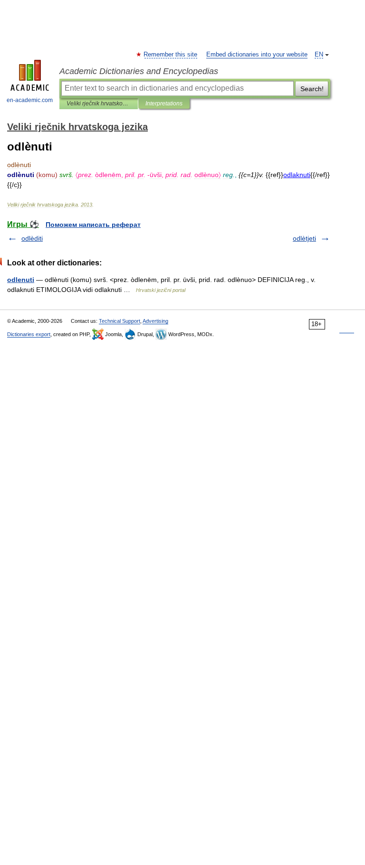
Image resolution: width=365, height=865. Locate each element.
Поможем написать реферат (93, 224)
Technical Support (119, 321)
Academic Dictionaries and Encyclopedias (138, 71)
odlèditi (32, 238)
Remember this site (170, 54)
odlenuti (20, 279)
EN (319, 54)
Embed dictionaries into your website (256, 54)
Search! (312, 89)
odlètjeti (304, 238)
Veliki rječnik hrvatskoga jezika (99, 103)
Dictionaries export (28, 334)
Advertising (155, 321)
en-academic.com (30, 100)
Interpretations (163, 103)
